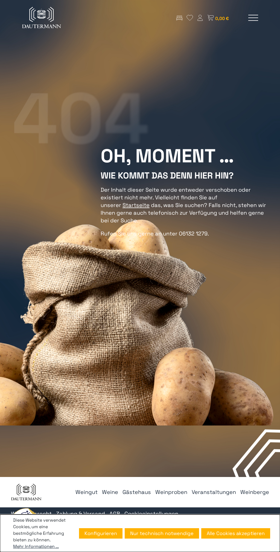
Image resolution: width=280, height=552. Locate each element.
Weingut (86, 492)
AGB (114, 513)
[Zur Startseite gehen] (41, 18)
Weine (110, 492)
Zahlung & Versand (80, 513)
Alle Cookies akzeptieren (236, 533)
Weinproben (171, 492)
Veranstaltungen (214, 492)
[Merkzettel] (189, 17)
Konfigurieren (100, 533)
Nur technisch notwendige (162, 533)
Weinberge (254, 492)
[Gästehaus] (179, 17)
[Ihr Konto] (200, 17)
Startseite (136, 205)
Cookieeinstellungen (151, 513)
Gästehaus (136, 492)
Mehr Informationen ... (36, 546)
